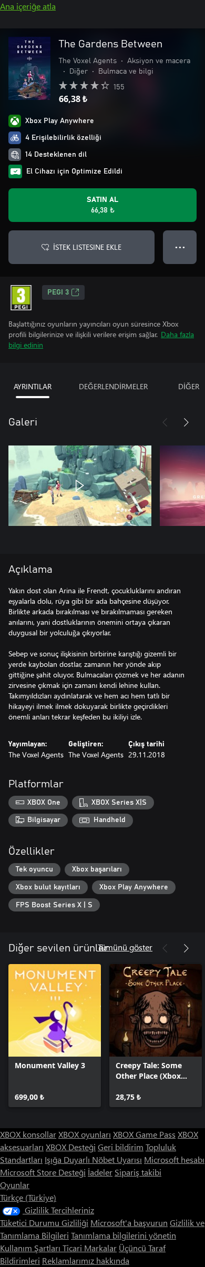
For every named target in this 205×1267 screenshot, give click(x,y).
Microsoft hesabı (174, 1159)
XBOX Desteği (71, 1146)
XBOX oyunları (84, 1134)
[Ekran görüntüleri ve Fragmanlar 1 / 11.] (79, 485)
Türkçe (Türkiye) (28, 1197)
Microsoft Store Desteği (43, 1172)
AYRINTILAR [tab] (33, 386)
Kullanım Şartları (31, 1247)
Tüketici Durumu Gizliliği (44, 1222)
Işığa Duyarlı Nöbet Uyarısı (93, 1159)
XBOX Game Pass (144, 1134)
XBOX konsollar (28, 1134)
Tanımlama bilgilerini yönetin (123, 1235)
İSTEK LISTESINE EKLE (87, 247)
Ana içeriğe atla (28, 6)
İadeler (100, 1172)
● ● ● (180, 247)
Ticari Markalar (90, 1247)
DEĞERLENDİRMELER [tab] (113, 386)
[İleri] (186, 422)
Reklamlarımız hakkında (85, 1260)
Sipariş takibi (138, 1172)
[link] (54, 1035)
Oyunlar (14, 1184)
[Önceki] (165, 422)
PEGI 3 (58, 292)
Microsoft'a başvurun (129, 1222)
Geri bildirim (121, 1146)
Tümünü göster (125, 946)
